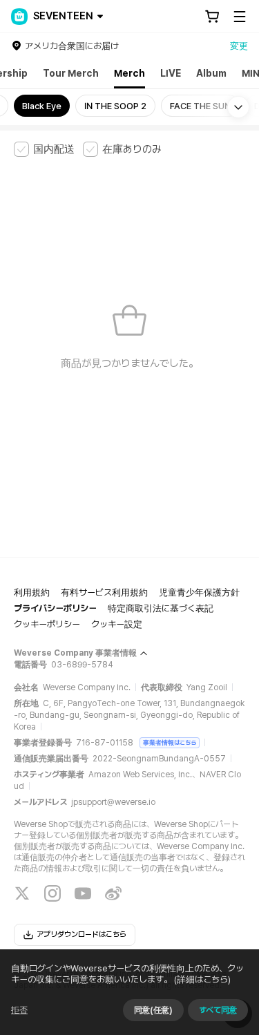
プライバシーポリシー (55, 608)
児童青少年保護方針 (199, 592)
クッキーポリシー (47, 624)
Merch (129, 73)
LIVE (170, 73)
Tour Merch (71, 73)
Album (211, 73)
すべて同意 (218, 1010)
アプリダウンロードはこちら (81, 934)
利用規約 (32, 592)
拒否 (19, 1010)
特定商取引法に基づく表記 (160, 608)
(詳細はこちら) (202, 979)
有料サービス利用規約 (104, 592)
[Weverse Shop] (19, 16)
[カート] (212, 16)
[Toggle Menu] (239, 16)
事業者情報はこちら (169, 742)
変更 (239, 46)
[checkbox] (44, 149)
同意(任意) (153, 1010)
